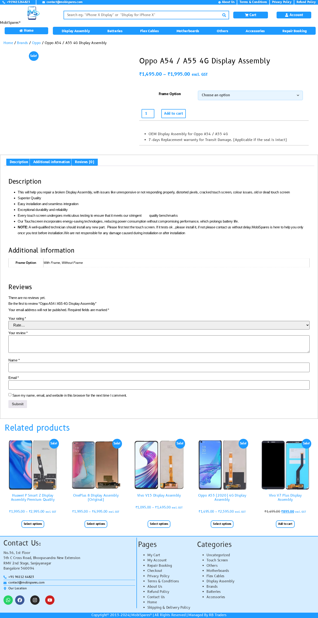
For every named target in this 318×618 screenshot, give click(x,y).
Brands (22, 43)
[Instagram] (35, 600)
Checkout (154, 570)
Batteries (114, 30)
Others (222, 30)
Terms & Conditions (163, 581)
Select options (33, 524)
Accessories (255, 30)
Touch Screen (217, 560)
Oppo (36, 43)
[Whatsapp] (8, 600)
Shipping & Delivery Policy (168, 607)
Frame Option (170, 94)
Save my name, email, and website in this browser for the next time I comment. (69, 395)
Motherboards (187, 30)
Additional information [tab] (51, 162)
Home (8, 43)
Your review (18, 333)
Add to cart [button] (285, 524)
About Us (154, 586)
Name (14, 360)
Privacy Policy (158, 576)
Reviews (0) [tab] (84, 162)
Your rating (17, 318)
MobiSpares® (10, 22)
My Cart (153, 555)
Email (13, 377)
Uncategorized (218, 555)
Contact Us (156, 597)
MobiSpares (140, 615)
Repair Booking (294, 30)
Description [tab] (19, 162)
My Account (157, 560)
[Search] (224, 15)
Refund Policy (158, 591)
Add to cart (173, 113)
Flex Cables (149, 30)
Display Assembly (76, 30)
